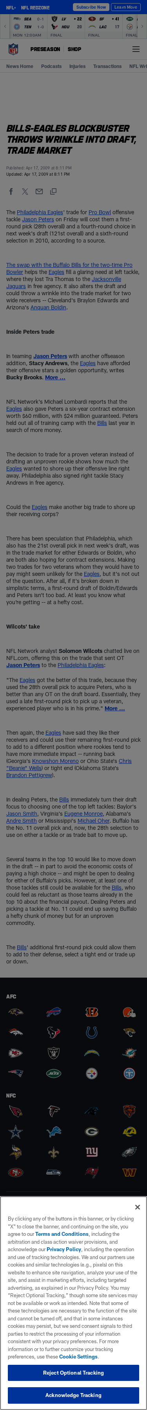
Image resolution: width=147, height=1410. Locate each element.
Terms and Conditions (62, 1234)
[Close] (137, 1207)
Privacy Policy (64, 1249)
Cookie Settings (78, 1356)
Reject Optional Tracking (73, 1373)
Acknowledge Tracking (73, 1395)
